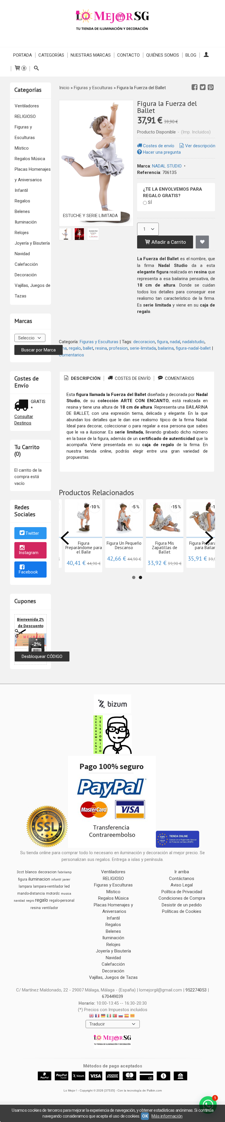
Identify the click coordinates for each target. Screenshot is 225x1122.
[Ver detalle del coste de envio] (22, 405)
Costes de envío (158, 145)
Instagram (28, 552)
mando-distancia (31, 893)
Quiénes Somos (162, 55)
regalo (75, 348)
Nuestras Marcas (91, 55)
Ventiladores (27, 106)
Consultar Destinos (23, 420)
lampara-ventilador (48, 886)
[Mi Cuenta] (206, 55)
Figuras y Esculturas (25, 132)
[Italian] (109, 1016)
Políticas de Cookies (181, 911)
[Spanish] (126, 1016)
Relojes (22, 232)
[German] (103, 1016)
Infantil (21, 190)
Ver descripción (200, 145)
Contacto (128, 55)
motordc (53, 893)
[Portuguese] (114, 1016)
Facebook (28, 572)
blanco (31, 872)
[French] (97, 1016)
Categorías (51, 55)
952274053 (196, 990)
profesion (118, 348)
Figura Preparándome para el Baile (83, 547)
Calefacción (26, 264)
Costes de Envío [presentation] (132, 378)
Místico (22, 148)
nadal (175, 341)
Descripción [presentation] (85, 378)
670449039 (112, 996)
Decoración (26, 274)
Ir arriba (181, 871)
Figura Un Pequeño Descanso (124, 545)
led (67, 886)
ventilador (50, 908)
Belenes (22, 211)
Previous (65, 538)
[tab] (82, 378)
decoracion (144, 341)
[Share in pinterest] (211, 87)
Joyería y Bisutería (32, 243)
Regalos (22, 201)
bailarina (166, 348)
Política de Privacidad (181, 891)
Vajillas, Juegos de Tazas (32, 291)
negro (30, 901)
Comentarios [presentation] (179, 378)
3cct (20, 872)
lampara (25, 886)
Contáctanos (181, 878)
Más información (166, 1116)
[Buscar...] (36, 68)
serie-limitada (143, 348)
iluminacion (39, 879)
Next (209, 538)
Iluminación (26, 222)
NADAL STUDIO (167, 166)
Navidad (22, 253)
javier (66, 879)
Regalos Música (30, 158)
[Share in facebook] (194, 87)
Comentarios (71, 355)
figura (162, 341)
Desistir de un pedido (182, 905)
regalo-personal (61, 900)
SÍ (150, 202)
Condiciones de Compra (181, 898)
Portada (22, 55)
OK (145, 1116)
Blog (190, 55)
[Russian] (120, 1016)
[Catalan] (133, 1016)
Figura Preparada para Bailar (205, 545)
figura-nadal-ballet (193, 348)
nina (63, 348)
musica (66, 894)
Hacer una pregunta (162, 152)
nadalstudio (193, 341)
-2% (36, 644)
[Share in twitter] (203, 87)
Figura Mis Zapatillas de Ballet (164, 547)
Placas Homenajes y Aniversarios (33, 174)
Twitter (32, 533)
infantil (56, 879)
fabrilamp (64, 872)
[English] (91, 1016)
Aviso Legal (182, 885)
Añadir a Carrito (168, 242)
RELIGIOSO (25, 116)
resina (101, 348)
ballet (88, 348)
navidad (19, 901)
